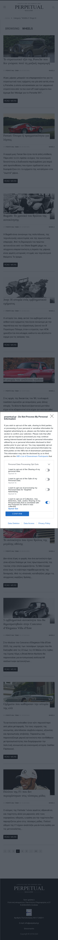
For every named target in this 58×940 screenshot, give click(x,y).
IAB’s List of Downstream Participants (32, 456)
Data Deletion (14, 523)
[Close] (52, 416)
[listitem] (29, 464)
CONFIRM (17, 514)
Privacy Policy (44, 523)
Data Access (29, 523)
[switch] (47, 470)
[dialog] (29, 470)
